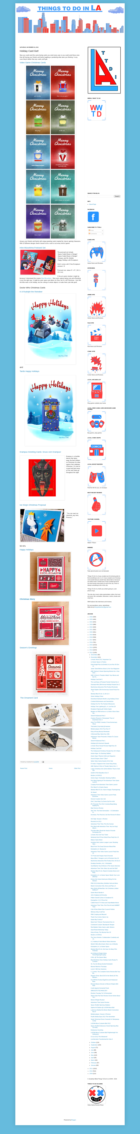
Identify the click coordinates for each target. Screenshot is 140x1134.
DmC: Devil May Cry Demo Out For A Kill (103, 801)
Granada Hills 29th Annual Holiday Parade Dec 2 (105, 684)
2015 (91, 645)
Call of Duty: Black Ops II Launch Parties (103, 909)
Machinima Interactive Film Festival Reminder (104, 687)
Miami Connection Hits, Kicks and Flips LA (103, 886)
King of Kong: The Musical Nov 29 (101, 932)
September (94, 1045)
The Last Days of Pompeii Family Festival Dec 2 (105, 682)
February (94, 1063)
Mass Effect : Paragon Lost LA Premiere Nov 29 (105, 858)
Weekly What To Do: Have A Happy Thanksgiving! (105, 789)
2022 (91, 627)
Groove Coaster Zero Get (98, 799)
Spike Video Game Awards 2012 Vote (102, 761)
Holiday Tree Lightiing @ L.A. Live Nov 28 (103, 706)
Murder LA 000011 (96, 935)
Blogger (73, 1120)
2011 (91, 1068)
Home (50, 768)
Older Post (77, 768)
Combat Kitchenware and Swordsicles (102, 701)
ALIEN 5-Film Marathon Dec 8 (99, 773)
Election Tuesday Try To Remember (101, 993)
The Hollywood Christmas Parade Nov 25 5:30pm (105, 751)
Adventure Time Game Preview (100, 1002)
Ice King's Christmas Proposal (33, 505)
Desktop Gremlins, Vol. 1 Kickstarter (101, 863)
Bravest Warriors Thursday (99, 966)
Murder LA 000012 (96, 775)
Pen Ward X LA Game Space (99, 787)
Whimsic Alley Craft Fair (98, 912)
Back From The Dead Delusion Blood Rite (103, 846)
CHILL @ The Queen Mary (99, 957)
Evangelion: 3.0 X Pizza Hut (99, 900)
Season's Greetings (28, 648)
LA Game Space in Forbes (98, 662)
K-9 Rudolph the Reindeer (31, 292)
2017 (91, 640)
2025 (91, 619)
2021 (91, 629)
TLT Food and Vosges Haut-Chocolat (102, 856)
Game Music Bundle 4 (97, 892)
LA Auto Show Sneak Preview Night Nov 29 (103, 746)
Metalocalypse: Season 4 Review (101, 1014)
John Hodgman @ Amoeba (99, 895)
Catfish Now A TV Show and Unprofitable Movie (105, 902)
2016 (91, 642)
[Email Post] (42, 761)
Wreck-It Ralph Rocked (97, 1000)
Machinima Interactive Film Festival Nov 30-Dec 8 (105, 861)
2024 (91, 622)
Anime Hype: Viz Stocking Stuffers (101, 753)
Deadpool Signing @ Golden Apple (101, 709)
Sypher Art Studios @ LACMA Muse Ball (102, 1007)
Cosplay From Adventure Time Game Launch (104, 784)
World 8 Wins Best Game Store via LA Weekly (104, 944)
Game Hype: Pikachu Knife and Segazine (103, 756)
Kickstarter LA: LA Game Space (100, 946)
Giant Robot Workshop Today (99, 930)
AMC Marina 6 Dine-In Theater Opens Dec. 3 (104, 766)
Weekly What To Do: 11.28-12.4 (100, 694)
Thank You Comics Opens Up (99, 917)
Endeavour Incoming (97, 1030)
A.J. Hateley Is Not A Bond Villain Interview (103, 941)
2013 (91, 650)
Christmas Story (27, 599)
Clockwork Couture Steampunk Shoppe (102, 924)
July (92, 1050)
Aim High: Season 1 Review (99, 819)
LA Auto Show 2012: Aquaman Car (101, 659)
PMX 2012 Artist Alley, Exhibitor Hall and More (104, 883)
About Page (92, 204)
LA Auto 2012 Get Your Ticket (99, 835)
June (92, 1052)
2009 (91, 1073)
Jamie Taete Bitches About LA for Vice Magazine (105, 668)
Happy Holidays (26, 550)
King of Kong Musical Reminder (100, 731)
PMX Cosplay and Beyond (98, 914)
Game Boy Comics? (97, 919)
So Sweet (93, 792)
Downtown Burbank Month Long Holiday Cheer (105, 699)
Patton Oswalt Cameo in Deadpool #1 (102, 897)
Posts (92, 230)
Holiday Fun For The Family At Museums (103, 704)
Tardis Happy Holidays (29, 371)
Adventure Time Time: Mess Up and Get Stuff (104, 868)
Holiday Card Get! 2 (96, 679)
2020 (91, 632)
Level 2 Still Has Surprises (98, 969)
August (93, 1047)
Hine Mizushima (46, 278)
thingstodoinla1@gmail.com (102, 607)
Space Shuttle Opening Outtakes (100, 1005)
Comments (93, 233)
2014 (91, 647)
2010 (91, 1071)
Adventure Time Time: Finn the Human (102, 824)
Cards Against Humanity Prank (100, 988)
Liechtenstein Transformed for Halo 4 (102, 1039)
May (92, 1055)
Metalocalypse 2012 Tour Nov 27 (100, 729)
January (93, 1065)
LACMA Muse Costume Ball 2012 (101, 1023)
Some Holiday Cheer (97, 696)
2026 (91, 617)
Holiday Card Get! (96, 748)
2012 (91, 652)
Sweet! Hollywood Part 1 (98, 740)
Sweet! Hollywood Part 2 (98, 715)
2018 (91, 637)
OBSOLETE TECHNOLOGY (99, 990)
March (93, 1060)
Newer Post (23, 768)
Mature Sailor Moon (96, 840)
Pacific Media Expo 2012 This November (103, 1016)
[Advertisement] (59, 38)
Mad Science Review (97, 808)
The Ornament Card (29, 698)
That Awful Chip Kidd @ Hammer (100, 726)
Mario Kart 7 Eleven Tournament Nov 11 (102, 922)
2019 (91, 634)
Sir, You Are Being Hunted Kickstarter (102, 964)
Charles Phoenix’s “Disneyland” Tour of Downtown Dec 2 (102, 718)
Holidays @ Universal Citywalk (100, 743)
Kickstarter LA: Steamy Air (98, 849)
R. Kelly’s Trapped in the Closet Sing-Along (103, 763)
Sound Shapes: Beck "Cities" (99, 758)
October (93, 1042)
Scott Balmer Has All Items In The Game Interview (105, 866)
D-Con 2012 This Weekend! (99, 1036)
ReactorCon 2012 (96, 821)
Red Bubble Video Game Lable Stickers (102, 927)
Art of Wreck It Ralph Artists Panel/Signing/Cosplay (99, 954)
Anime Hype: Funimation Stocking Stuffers (103, 778)
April (92, 1057)
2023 (91, 624)
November (94, 657)
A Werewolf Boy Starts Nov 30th (100, 734)
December (94, 654)
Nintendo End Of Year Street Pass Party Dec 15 (105, 837)
